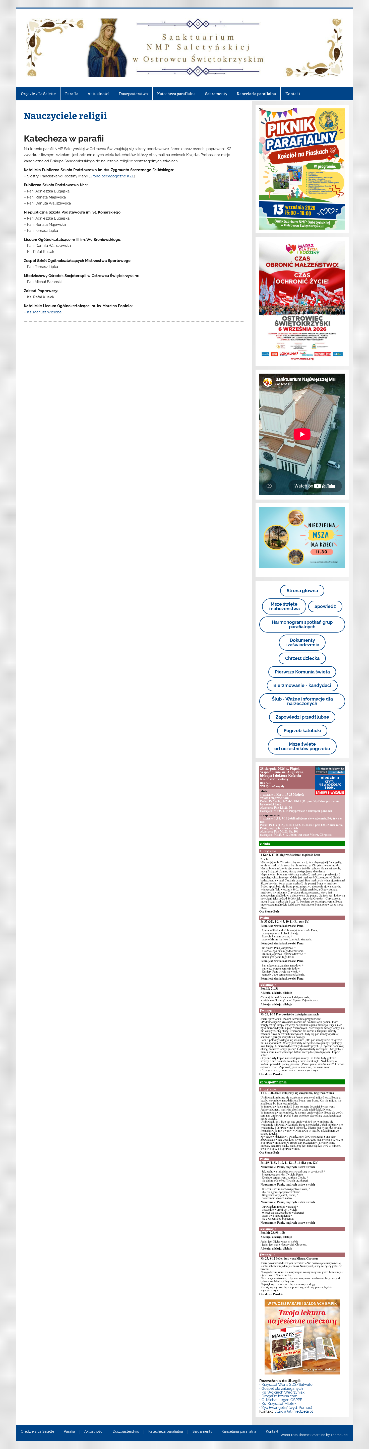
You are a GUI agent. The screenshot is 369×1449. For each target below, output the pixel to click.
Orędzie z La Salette (38, 93)
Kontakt (292, 93)
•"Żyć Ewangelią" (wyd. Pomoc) (285, 1407)
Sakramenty (216, 93)
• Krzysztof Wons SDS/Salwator (286, 1384)
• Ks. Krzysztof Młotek (277, 1403)
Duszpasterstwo (133, 93)
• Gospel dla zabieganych (281, 1388)
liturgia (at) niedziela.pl (294, 1411)
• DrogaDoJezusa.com (278, 1396)
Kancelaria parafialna (256, 93)
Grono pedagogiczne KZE (112, 176)
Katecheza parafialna (176, 93)
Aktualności (98, 93)
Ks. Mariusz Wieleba (44, 312)
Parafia (71, 93)
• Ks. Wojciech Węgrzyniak (281, 1392)
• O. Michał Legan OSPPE (280, 1400)
